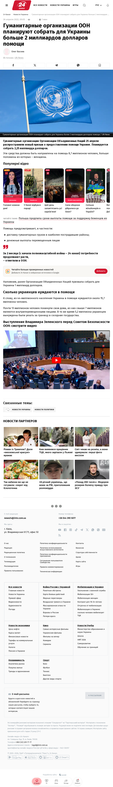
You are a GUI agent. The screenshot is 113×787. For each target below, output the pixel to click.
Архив (78, 557)
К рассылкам (94, 696)
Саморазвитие (84, 643)
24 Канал (7, 14)
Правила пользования (13, 571)
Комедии (47, 640)
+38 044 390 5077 (67, 518)
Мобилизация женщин (87, 598)
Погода (12, 609)
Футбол (46, 667)
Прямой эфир (15, 598)
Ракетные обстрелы (52, 590)
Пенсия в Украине (17, 651)
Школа (80, 636)
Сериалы (47, 644)
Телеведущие (9, 562)
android (15, 757)
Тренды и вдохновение (19, 671)
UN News (19, 58)
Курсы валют (14, 633)
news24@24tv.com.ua (15, 518)
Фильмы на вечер (51, 636)
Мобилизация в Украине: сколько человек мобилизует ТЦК (90, 612)
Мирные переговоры (52, 598)
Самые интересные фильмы (55, 629)
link (59, 529)
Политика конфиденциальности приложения (53, 555)
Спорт (46, 660)
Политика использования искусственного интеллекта (51, 549)
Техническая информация (51, 572)
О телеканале (10, 557)
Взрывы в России (51, 612)
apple (30, 757)
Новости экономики (19, 625)
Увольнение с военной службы (91, 590)
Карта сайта (81, 562)
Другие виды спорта (52, 679)
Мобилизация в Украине (90, 587)
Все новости (40, 5)
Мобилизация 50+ (85, 594)
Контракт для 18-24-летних (89, 602)
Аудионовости (15, 605)
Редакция (8, 548)
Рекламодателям (11, 566)
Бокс (45, 664)
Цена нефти (14, 629)
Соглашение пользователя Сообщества (51, 561)
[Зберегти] (100, 65)
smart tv (45, 757)
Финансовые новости (18, 636)
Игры (75, 5)
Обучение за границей (87, 647)
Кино (45, 625)
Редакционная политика (14, 552)
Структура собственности (86, 552)
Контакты (80, 543)
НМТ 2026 (81, 640)
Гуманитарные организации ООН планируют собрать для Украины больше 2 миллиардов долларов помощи (70, 14)
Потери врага (49, 616)
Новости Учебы (85, 625)
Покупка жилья (15, 667)
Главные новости (16, 590)
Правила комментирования (51, 567)
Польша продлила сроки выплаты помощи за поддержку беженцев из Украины (55, 220)
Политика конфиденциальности (53, 543)
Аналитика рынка (17, 664)
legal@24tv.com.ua (39, 745)
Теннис (46, 671)
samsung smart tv (62, 757)
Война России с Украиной (56, 587)
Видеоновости (15, 602)
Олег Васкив (17, 52)
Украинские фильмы (52, 633)
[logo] (21, 5)
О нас (6, 543)
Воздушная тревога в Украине (56, 602)
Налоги (12, 647)
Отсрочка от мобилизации (89, 605)
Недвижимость (17, 660)
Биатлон (47, 675)
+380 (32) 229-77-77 (23, 742)
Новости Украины (60, 5)
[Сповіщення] (108, 5)
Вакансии (80, 548)
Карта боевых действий (53, 594)
